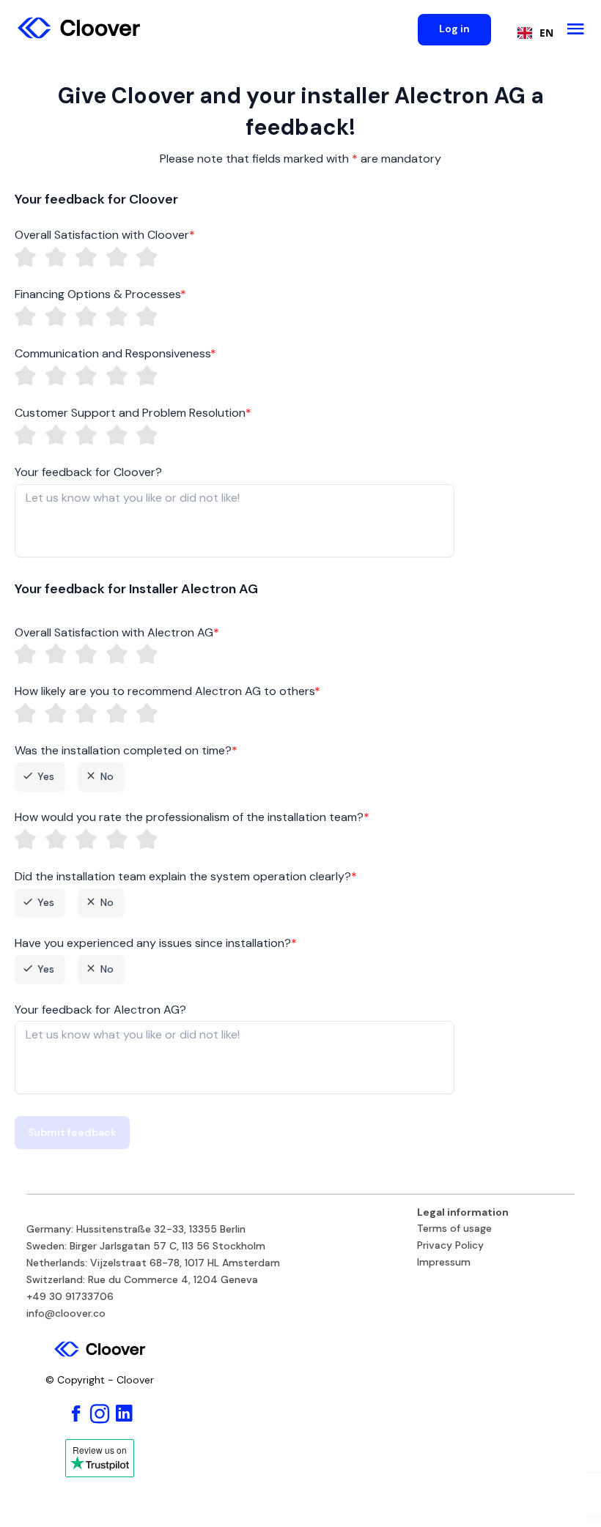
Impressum (444, 1262)
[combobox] (531, 33)
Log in (454, 28)
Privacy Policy (450, 1246)
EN (546, 33)
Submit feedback (72, 1132)
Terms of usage (454, 1229)
